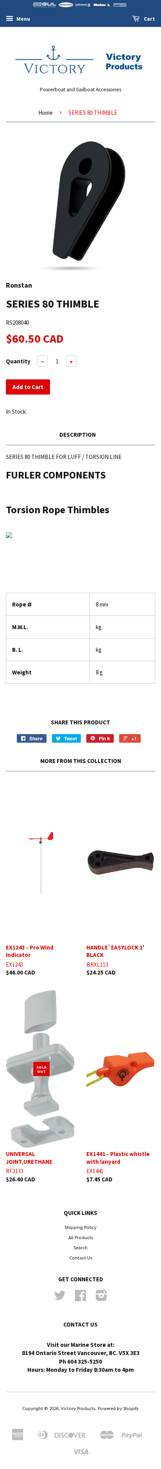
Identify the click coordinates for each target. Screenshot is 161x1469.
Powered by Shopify (118, 1408)
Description (77, 434)
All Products (80, 1237)
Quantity (18, 361)
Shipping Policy (80, 1227)
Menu (22, 18)
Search (80, 1247)
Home (45, 112)
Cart (149, 18)
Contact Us (80, 1257)
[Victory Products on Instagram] (101, 1298)
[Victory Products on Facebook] (80, 1298)
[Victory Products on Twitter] (60, 1298)
